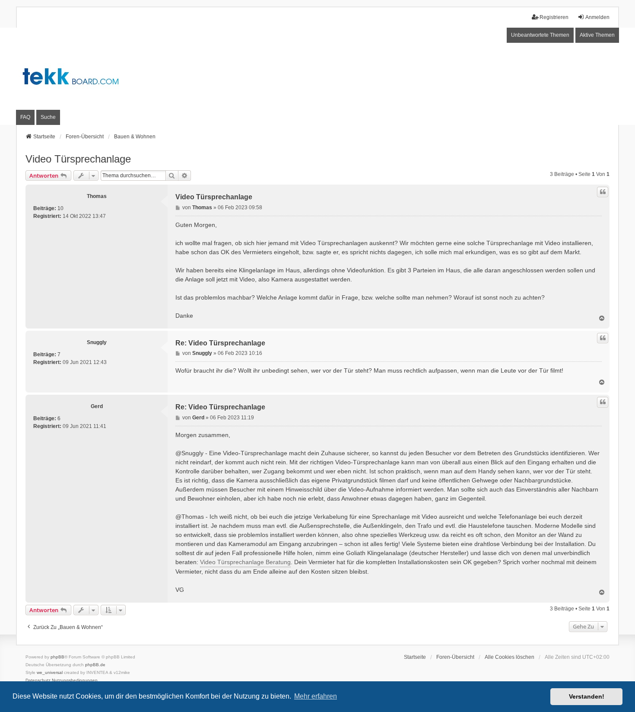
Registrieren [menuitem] (554, 17)
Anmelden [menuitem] (597, 17)
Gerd (97, 406)
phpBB (57, 657)
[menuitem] (38, 680)
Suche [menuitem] (48, 117)
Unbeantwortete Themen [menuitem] (540, 35)
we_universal (50, 672)
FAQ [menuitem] (25, 117)
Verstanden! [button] (586, 696)
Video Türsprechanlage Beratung (245, 562)
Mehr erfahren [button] (315, 696)
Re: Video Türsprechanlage (220, 343)
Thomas (97, 196)
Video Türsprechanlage (78, 159)
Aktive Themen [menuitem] (597, 35)
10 (60, 208)
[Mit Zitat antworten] (602, 192)
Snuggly (97, 342)
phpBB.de (95, 664)
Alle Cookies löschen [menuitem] (509, 657)
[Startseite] (317, 76)
